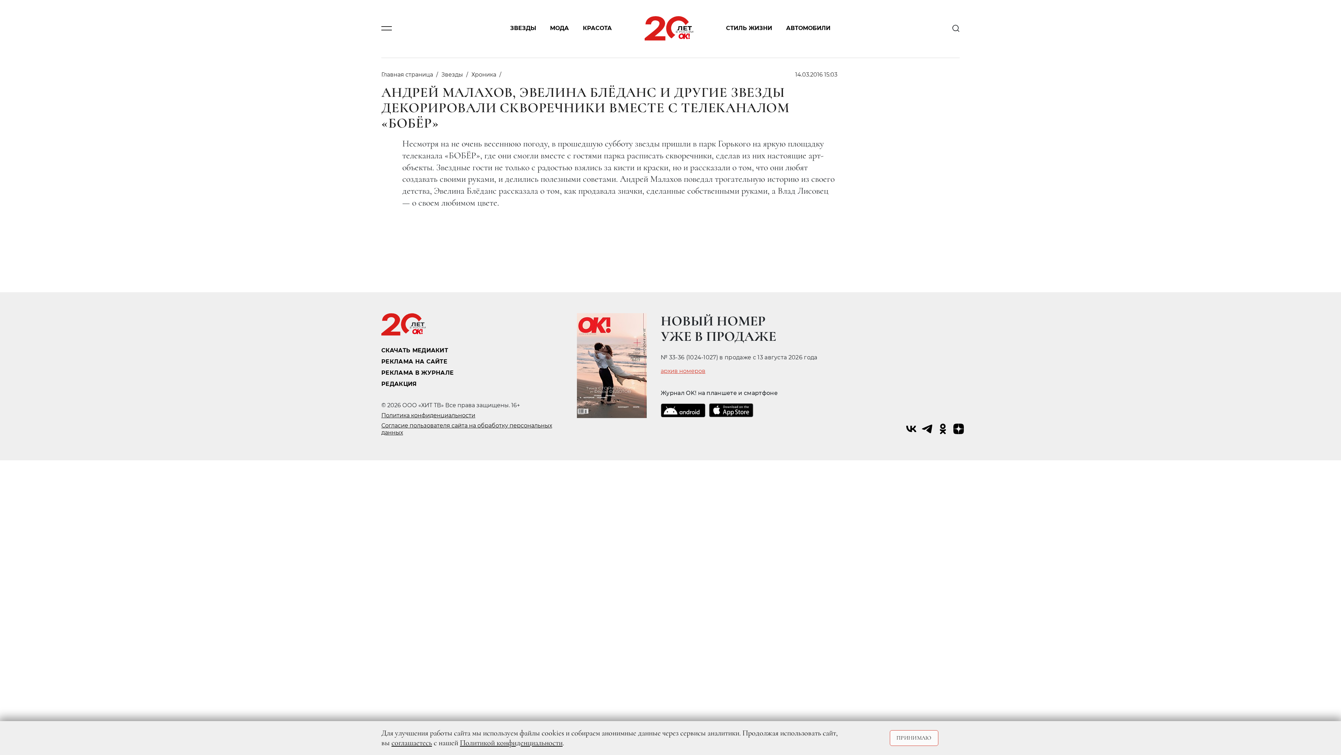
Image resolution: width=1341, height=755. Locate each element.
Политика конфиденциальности (428, 415)
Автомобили (808, 28)
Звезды (523, 28)
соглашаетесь (411, 742)
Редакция (399, 384)
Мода (559, 28)
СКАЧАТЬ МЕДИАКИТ (414, 350)
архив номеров (683, 371)
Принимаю (914, 737)
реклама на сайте (414, 361)
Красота (597, 28)
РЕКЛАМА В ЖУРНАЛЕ (417, 372)
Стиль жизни (749, 28)
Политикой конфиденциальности (511, 742)
